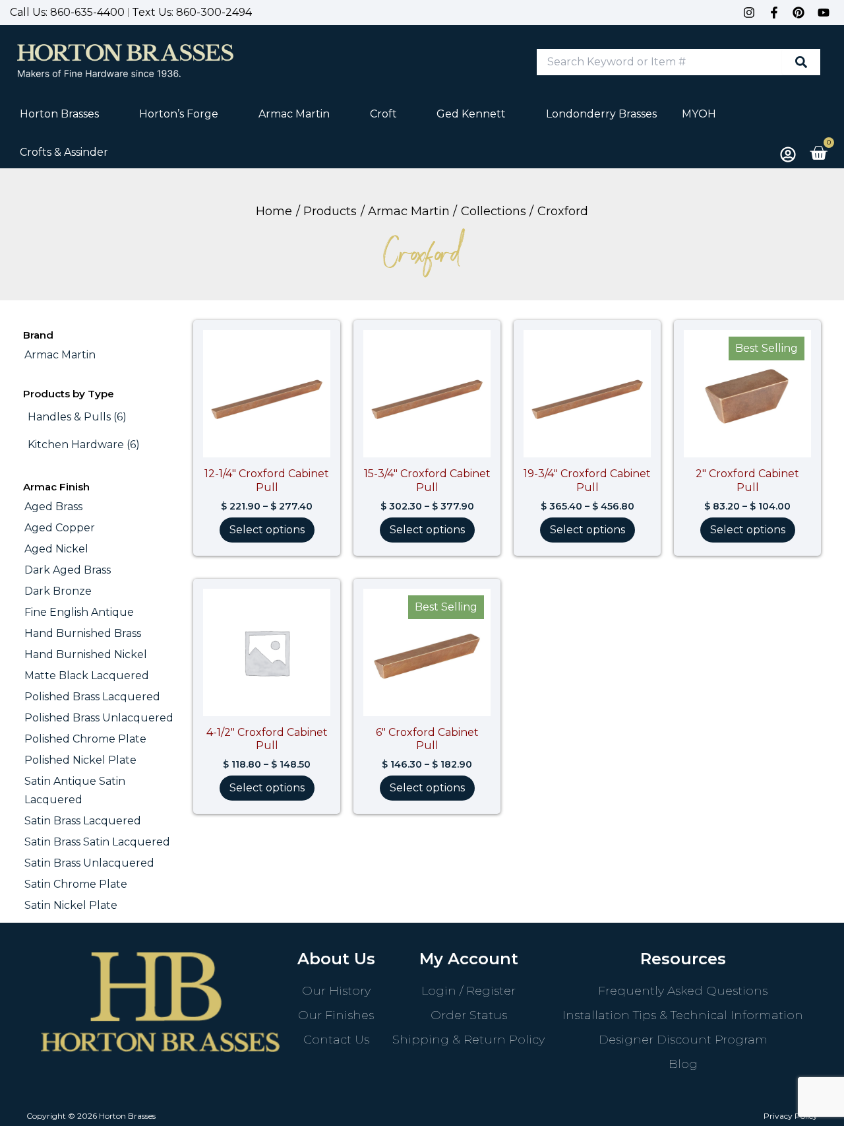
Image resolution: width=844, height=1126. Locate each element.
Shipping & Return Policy (468, 1039)
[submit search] (801, 62)
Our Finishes (336, 1015)
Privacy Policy (791, 1116)
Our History (336, 990)
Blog (683, 1064)
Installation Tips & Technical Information (682, 1015)
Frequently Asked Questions (683, 990)
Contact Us (336, 1039)
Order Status (469, 1015)
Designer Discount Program (683, 1039)
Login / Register (468, 990)
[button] (66, 114)
